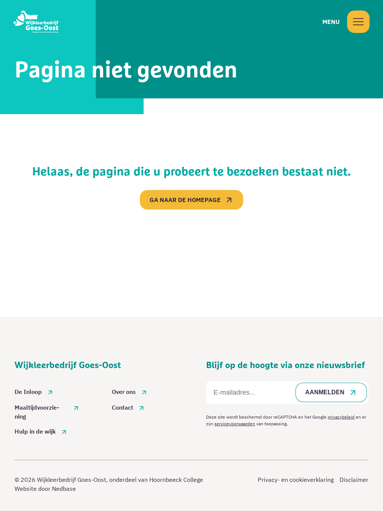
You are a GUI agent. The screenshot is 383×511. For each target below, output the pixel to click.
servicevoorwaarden (234, 423)
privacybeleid (341, 417)
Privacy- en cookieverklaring (296, 479)
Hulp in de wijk (35, 431)
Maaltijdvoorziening (37, 412)
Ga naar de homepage (185, 200)
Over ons (124, 391)
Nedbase (64, 488)
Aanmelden (324, 392)
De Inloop (28, 391)
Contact (122, 407)
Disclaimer (354, 479)
